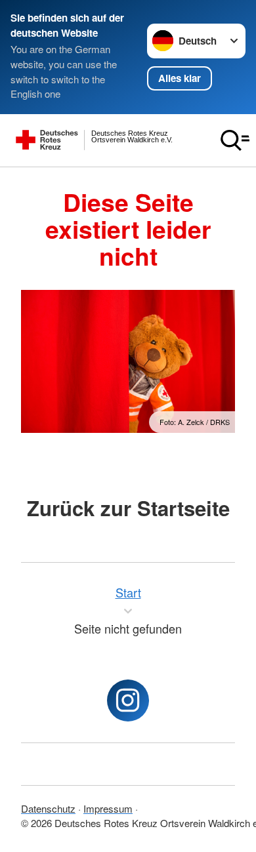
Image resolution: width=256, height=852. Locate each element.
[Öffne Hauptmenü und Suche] (235, 140)
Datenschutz (48, 808)
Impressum (108, 808)
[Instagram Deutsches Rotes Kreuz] (128, 700)
